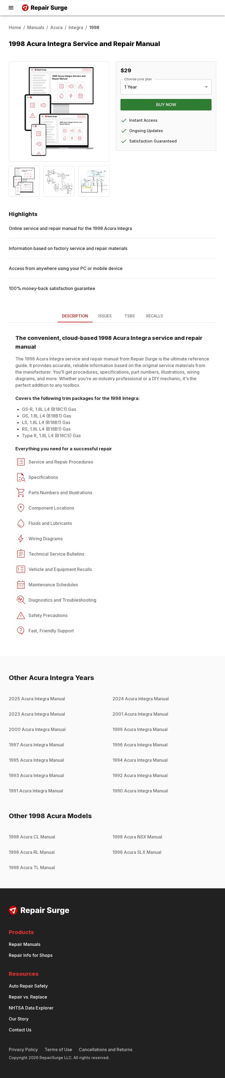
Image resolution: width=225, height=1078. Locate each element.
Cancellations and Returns (105, 1049)
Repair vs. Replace (28, 997)
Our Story (19, 1019)
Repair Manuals (24, 944)
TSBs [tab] (130, 316)
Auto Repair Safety (28, 986)
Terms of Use (58, 1049)
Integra (76, 27)
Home (15, 27)
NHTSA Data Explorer (31, 1008)
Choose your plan (138, 79)
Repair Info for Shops (30, 955)
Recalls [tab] (154, 316)
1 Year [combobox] (130, 87)
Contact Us (20, 1030)
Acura (56, 27)
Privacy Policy (23, 1049)
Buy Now (166, 104)
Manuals (35, 27)
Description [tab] (75, 316)
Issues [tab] (105, 316)
